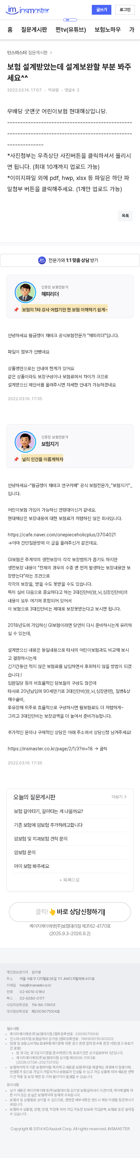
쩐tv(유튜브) (71, 29)
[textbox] (70, 150)
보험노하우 (108, 29)
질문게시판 (34, 29)
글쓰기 (101, 9)
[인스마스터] (27, 10)
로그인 (125, 9)
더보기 (117, 796)
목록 (125, 215)
